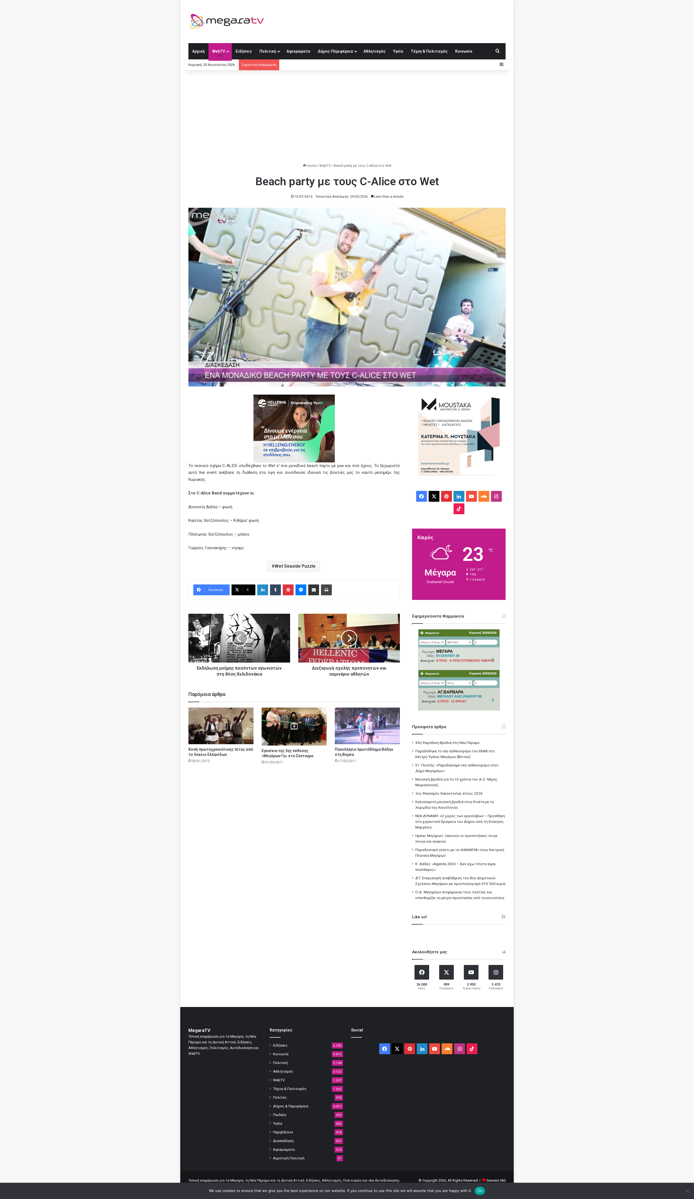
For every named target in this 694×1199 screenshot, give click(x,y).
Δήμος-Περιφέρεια (335, 51)
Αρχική (198, 51)
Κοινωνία (463, 51)
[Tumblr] (275, 589)
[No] (687, 1191)
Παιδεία (279, 1114)
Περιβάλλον (283, 1132)
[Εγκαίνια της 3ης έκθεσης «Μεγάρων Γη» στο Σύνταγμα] (294, 727)
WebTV (218, 51)
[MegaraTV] (229, 21)
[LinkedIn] (262, 589)
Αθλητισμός (374, 51)
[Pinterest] (288, 589)
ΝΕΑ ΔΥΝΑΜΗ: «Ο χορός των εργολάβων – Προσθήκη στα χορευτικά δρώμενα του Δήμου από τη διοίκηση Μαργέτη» (460, 821)
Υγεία (398, 51)
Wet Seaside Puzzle (295, 566)
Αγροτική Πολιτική (288, 1158)
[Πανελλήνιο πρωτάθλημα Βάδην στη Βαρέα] (367, 726)
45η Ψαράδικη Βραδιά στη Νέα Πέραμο (447, 742)
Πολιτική (267, 51)
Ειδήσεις (244, 51)
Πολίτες (280, 1097)
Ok (479, 1190)
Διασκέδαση (283, 1141)
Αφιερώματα (298, 51)
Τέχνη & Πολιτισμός (429, 51)
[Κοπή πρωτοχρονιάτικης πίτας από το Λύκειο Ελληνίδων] (220, 726)
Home (311, 166)
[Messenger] (300, 589)
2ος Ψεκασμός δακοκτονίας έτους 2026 (449, 793)
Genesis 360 (496, 1180)
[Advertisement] (347, 117)
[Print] (326, 589)
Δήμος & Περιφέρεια (290, 1106)
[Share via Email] (313, 589)
